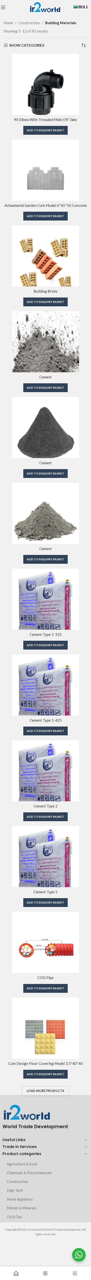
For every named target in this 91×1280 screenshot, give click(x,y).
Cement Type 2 (45, 806)
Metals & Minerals (21, 1208)
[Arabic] (75, 7)
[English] (80, 7)
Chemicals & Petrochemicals (29, 1172)
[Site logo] (45, 7)
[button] (45, 130)
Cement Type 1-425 (46, 720)
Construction (29, 23)
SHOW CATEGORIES (26, 45)
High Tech (15, 1190)
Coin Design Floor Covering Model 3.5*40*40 (45, 1063)
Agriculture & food (22, 1164)
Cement (45, 377)
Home (8, 23)
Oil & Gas (14, 1216)
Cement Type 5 (45, 892)
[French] (85, 7)
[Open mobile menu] (3, 7)
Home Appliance (20, 1199)
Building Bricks (45, 291)
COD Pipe (45, 977)
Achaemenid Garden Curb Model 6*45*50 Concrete (45, 205)
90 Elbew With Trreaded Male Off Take (45, 119)
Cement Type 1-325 (46, 634)
